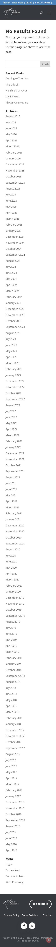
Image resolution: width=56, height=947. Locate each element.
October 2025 (13, 176)
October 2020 (13, 537)
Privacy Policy (11, 915)
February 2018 (14, 718)
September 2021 (15, 471)
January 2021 (13, 519)
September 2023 (15, 327)
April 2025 (11, 212)
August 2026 (13, 116)
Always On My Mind (17, 102)
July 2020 (11, 555)
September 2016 (15, 820)
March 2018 (12, 712)
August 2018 (13, 682)
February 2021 (14, 513)
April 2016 (11, 850)
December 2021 (15, 453)
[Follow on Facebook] (24, 925)
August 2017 (13, 754)
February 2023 (14, 369)
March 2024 (12, 291)
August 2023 (13, 333)
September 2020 (15, 543)
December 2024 (15, 236)
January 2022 (13, 447)
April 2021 (11, 501)
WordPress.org (14, 882)
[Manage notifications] (48, 940)
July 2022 (11, 411)
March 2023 (12, 363)
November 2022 (15, 387)
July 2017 (11, 760)
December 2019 (15, 597)
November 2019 (15, 603)
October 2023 (13, 321)
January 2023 (13, 375)
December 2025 (15, 164)
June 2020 (11, 561)
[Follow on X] (32, 925)
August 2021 (13, 477)
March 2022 (12, 435)
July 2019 (11, 628)
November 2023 (15, 315)
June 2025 (11, 200)
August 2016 (13, 826)
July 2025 (11, 194)
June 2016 (11, 838)
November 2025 (15, 170)
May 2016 (11, 844)
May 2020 (11, 567)
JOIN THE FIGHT (40, 904)
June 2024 (11, 273)
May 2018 (11, 700)
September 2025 (15, 182)
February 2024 (14, 297)
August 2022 (13, 405)
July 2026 (11, 122)
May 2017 (11, 772)
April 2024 (11, 285)
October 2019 (13, 609)
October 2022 (13, 393)
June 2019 (11, 633)
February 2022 (14, 441)
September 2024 (15, 254)
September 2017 (15, 748)
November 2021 (15, 459)
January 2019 (13, 664)
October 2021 (13, 465)
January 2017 (13, 796)
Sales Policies (30, 915)
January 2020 (13, 591)
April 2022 (11, 429)
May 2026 (11, 134)
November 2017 (15, 736)
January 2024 (13, 303)
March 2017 (12, 784)
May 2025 (11, 206)
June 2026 (11, 128)
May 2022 (11, 423)
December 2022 (15, 381)
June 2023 (11, 345)
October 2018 (13, 670)
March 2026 (12, 146)
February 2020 (14, 585)
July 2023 (11, 339)
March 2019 (12, 651)
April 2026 (11, 140)
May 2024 (11, 279)
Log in (9, 864)
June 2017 (11, 766)
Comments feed (15, 876)
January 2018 (13, 724)
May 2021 (11, 495)
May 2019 (11, 639)
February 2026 (14, 152)
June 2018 (11, 694)
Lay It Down (12, 96)
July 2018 (11, 688)
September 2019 (15, 615)
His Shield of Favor (16, 90)
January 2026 (13, 158)
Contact (48, 915)
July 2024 (11, 266)
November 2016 (15, 808)
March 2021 (12, 507)
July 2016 (11, 832)
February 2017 (14, 790)
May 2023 (11, 351)
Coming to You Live (17, 78)
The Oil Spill (12, 84)
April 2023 (11, 357)
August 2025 (13, 188)
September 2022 (15, 399)
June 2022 (11, 417)
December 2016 (15, 802)
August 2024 (13, 261)
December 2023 (15, 309)
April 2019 (11, 646)
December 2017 (15, 730)
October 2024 (13, 248)
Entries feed (13, 870)
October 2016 (13, 814)
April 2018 (11, 706)
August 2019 (13, 621)
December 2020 (15, 525)
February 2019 (14, 658)
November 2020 (15, 531)
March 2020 (12, 579)
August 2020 (13, 549)
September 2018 (15, 676)
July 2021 (11, 483)
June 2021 (11, 489)
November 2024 (15, 243)
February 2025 (14, 224)
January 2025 (13, 230)
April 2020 (11, 573)
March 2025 (12, 218)
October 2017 (13, 742)
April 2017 (11, 778)
